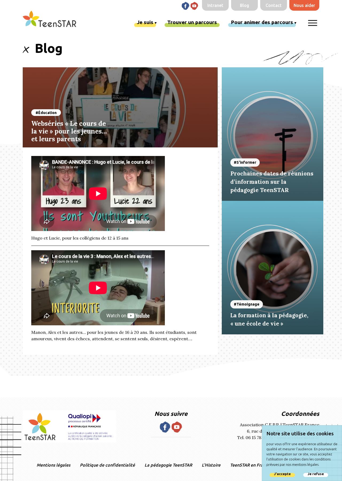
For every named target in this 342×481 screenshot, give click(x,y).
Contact (274, 5)
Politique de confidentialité (107, 465)
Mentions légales (53, 465)
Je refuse (316, 474)
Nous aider (304, 5)
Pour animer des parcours (262, 22)
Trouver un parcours (192, 22)
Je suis (145, 22)
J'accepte (282, 474)
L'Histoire (211, 465)
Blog (244, 5)
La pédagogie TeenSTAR (168, 465)
